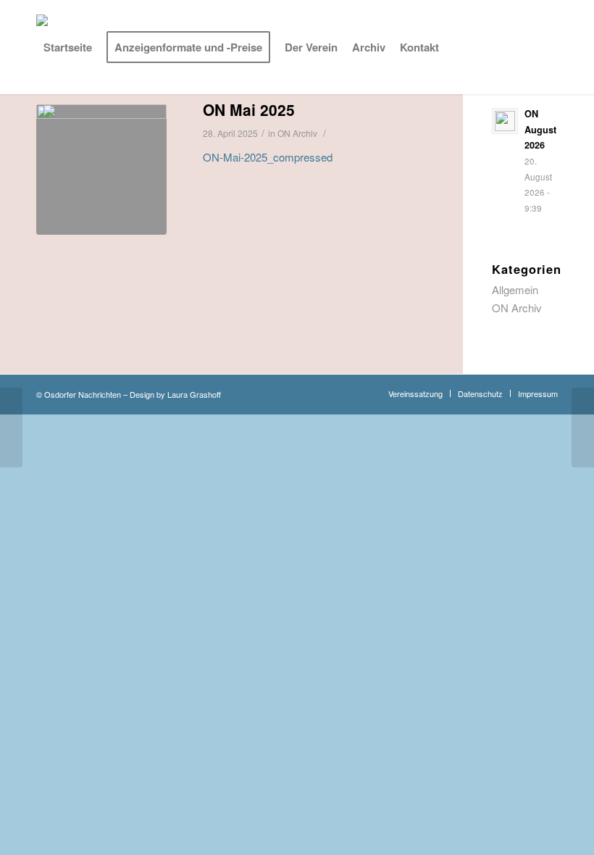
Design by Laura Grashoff (175, 394)
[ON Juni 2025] (583, 427)
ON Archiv (517, 307)
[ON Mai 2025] (101, 169)
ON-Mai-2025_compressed (267, 156)
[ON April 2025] (11, 427)
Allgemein (515, 289)
